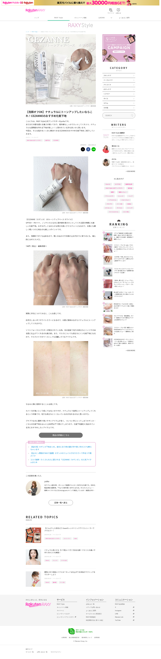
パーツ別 (62, 582)
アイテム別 (64, 560)
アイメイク (107, 85)
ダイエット (108, 208)
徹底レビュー (123, 192)
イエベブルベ (125, 200)
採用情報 (97, 637)
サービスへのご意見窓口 (94, 614)
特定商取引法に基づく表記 (94, 620)
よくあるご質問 (124, 18)
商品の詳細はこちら (60, 435)
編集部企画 (129, 184)
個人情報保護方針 (74, 637)
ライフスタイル (113, 212)
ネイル (106, 98)
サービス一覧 (30, 652)
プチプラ (109, 204)
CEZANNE (55, 140)
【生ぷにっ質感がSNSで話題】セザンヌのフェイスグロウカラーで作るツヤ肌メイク (61, 454)
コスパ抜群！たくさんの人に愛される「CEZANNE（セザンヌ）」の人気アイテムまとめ (60, 460)
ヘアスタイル (112, 200)
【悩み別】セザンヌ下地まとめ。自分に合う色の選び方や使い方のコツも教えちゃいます (61, 448)
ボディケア (107, 89)
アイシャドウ (109, 196)
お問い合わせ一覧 (42, 652)
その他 (106, 108)
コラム (106, 103)
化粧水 (129, 204)
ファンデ (129, 208)
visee (75, 538)
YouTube (118, 620)
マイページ (60, 610)
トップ (36, 18)
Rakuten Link (119, 617)
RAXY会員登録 (120, 604)
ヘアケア (107, 94)
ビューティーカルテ (63, 614)
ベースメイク (35, 137)
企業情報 (64, 637)
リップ (130, 196)
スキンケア (107, 75)
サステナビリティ (56, 652)
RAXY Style (58, 18)
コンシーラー (67, 538)
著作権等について (87, 637)
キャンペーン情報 (80, 18)
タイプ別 (126, 212)
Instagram (118, 610)
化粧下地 (47, 140)
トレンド (55, 560)
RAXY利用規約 (91, 617)
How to (47, 560)
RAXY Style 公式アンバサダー (34, 140)
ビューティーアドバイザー (65, 617)
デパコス (119, 208)
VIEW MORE (130, 171)
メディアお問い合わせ (93, 607)
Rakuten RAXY (35, 10)
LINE (116, 614)
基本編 (54, 582)
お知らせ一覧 (90, 604)
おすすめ (117, 184)
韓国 (112, 192)
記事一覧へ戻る (60, 502)
